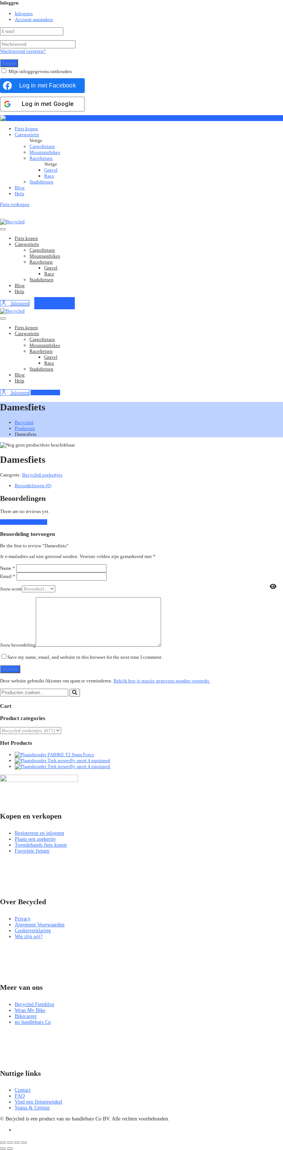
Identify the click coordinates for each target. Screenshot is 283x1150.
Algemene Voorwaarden (39, 924)
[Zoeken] (74, 693)
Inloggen (24, 13)
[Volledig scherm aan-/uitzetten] (10, 1143)
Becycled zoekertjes (42, 475)
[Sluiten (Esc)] (24, 1143)
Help (19, 193)
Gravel (50, 170)
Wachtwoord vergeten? (23, 51)
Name (7, 568)
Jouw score (11, 589)
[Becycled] (12, 118)
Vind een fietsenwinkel (38, 1102)
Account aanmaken (34, 19)
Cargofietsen (42, 146)
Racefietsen (41, 158)
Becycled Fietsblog (34, 1004)
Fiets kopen (26, 128)
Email (7, 576)
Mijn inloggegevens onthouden (40, 71)
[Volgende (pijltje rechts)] (10, 1148)
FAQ (20, 1096)
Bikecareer (26, 1016)
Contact (23, 1090)
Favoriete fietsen (32, 851)
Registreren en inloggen (39, 833)
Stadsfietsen (41, 182)
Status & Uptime (32, 1108)
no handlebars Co (33, 1022)
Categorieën (27, 134)
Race (49, 176)
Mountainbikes (44, 152)
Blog (20, 187)
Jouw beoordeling (18, 645)
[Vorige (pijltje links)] (3, 1148)
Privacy (23, 919)
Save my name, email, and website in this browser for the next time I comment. (85, 657)
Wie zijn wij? (28, 936)
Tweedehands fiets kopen (41, 845)
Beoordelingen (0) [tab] (33, 485)
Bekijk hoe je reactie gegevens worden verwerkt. (161, 681)
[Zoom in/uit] (3, 1143)
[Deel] (17, 1143)
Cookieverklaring (33, 930)
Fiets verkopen (14, 204)
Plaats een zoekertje (35, 839)
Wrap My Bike (30, 1010)
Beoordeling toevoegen (23, 522)
